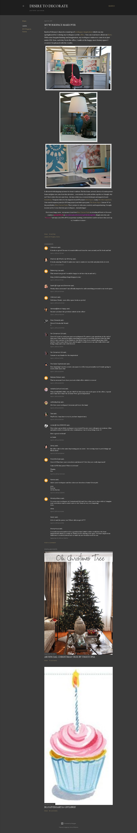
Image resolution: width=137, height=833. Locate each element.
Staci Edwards (55, 320)
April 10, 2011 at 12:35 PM (57, 492)
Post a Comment (50, 542)
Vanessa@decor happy (58, 309)
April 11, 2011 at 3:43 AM (57, 511)
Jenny (52, 446)
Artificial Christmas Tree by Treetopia (69, 656)
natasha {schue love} (57, 389)
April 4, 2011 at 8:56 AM (57, 265)
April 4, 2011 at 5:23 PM (57, 371)
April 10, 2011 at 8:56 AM (57, 453)
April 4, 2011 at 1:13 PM (56, 346)
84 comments (53, 811)
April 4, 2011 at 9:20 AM (57, 291)
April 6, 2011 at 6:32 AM (57, 419)
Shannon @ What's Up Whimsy (61, 259)
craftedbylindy (55, 402)
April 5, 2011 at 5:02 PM (57, 408)
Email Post (52, 234)
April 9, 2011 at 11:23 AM (57, 440)
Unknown (53, 247)
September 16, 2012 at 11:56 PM (59, 538)
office (82, 35)
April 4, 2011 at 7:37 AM (57, 253)
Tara (51, 413)
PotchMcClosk (55, 459)
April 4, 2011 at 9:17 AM (56, 280)
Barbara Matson (55, 377)
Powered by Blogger (70, 823)
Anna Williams (74, 827)
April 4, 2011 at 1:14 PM (56, 358)
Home (24, 32)
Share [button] (24, 21)
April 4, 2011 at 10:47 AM (57, 303)
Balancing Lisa (55, 270)
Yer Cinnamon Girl (56, 333)
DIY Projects (26, 29)
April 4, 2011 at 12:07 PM (57, 328)
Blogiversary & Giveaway (60, 807)
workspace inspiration (83, 32)
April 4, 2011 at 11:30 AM (57, 314)
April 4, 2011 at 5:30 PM (57, 383)
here (110, 35)
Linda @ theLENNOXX (58, 425)
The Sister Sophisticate (58, 364)
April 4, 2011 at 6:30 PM (57, 396)
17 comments (53, 660)
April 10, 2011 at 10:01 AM (57, 474)
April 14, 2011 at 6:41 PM (57, 523)
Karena (52, 479)
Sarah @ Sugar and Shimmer (60, 285)
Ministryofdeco (55, 498)
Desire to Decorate (48, 6)
